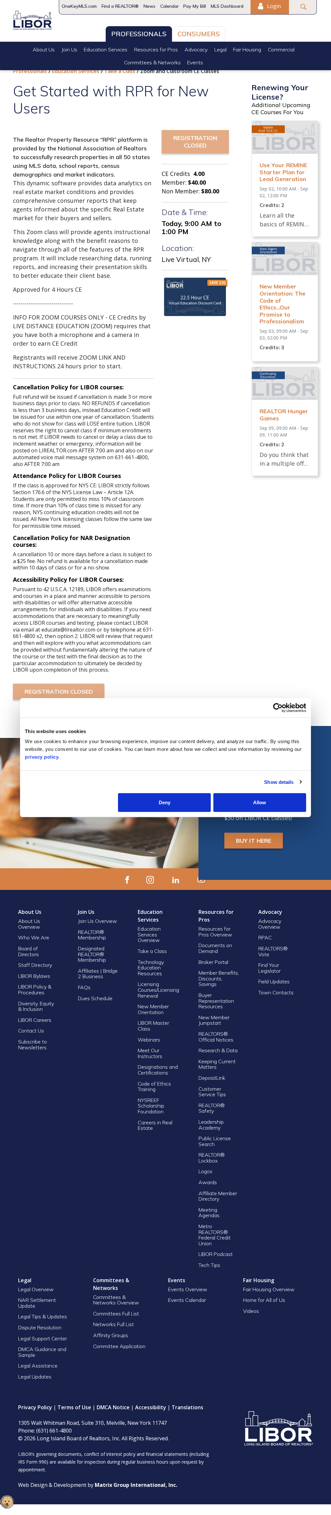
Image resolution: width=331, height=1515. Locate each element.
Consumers (198, 34)
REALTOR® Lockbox (211, 1158)
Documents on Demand (215, 948)
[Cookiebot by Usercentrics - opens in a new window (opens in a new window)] (278, 707)
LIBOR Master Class (153, 1026)
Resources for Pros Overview (215, 931)
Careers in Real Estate (155, 1125)
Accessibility (150, 1407)
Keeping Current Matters (217, 1064)
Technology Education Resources (151, 968)
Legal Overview (36, 1289)
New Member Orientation (153, 1009)
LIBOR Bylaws (34, 976)
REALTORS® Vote (273, 951)
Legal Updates (34, 1376)
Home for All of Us (264, 1300)
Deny (164, 802)
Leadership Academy (211, 1125)
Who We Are (33, 937)
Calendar (169, 6)
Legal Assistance (38, 1365)
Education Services (105, 49)
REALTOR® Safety (211, 1108)
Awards (207, 1182)
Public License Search (214, 1141)
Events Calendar (187, 1300)
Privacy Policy (35, 1407)
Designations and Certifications (158, 1070)
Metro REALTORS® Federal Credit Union (214, 1235)
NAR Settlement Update (37, 1303)
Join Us (69, 49)
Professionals (138, 34)
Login (273, 6)
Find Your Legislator (269, 968)
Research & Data (218, 1050)
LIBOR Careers (34, 1020)
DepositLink (211, 1078)
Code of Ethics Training (154, 1086)
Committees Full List (116, 1313)
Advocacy (196, 49)
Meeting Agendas (208, 1213)
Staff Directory (35, 965)
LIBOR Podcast (215, 1254)
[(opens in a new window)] (127, 879)
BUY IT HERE (253, 840)
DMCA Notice (113, 1407)
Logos (205, 1171)
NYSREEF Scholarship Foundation (151, 1106)
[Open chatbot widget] (7, 1502)
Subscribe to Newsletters (32, 1044)
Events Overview (187, 1289)
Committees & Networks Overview (116, 1300)
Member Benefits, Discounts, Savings (218, 978)
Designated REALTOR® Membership (92, 954)
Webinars (149, 1039)
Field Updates (274, 981)
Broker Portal (214, 962)
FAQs (84, 987)
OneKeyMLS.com (79, 6)
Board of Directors (28, 951)
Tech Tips (209, 1265)
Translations (187, 1407)
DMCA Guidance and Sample (42, 1352)
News (149, 6)
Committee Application (119, 1346)
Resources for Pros (156, 49)
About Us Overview (29, 924)
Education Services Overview (149, 934)
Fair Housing (247, 49)
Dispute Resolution (39, 1327)
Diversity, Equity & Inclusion (36, 1006)
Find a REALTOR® (120, 6)
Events (195, 62)
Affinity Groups (110, 1335)
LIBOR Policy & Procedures (34, 989)
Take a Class (119, 71)
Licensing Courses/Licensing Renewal (158, 990)
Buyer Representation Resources (216, 1001)
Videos (251, 1311)
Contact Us (31, 1030)
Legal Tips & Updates (42, 1316)
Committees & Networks (152, 62)
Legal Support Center (42, 1338)
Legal (220, 49)
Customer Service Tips (212, 1092)
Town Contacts (276, 992)
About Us (44, 49)
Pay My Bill (194, 6)
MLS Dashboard (227, 6)
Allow (259, 802)
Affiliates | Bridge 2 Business (98, 974)
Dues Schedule (95, 998)
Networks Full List (113, 1324)
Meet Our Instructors (150, 1053)
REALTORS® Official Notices (215, 1037)
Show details (279, 782)
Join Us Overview (97, 921)
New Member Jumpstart (214, 1020)
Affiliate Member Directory (217, 1196)
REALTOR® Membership (92, 935)
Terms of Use (74, 1407)
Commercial (281, 49)
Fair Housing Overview (268, 1289)
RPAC (265, 937)
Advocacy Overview (269, 924)
